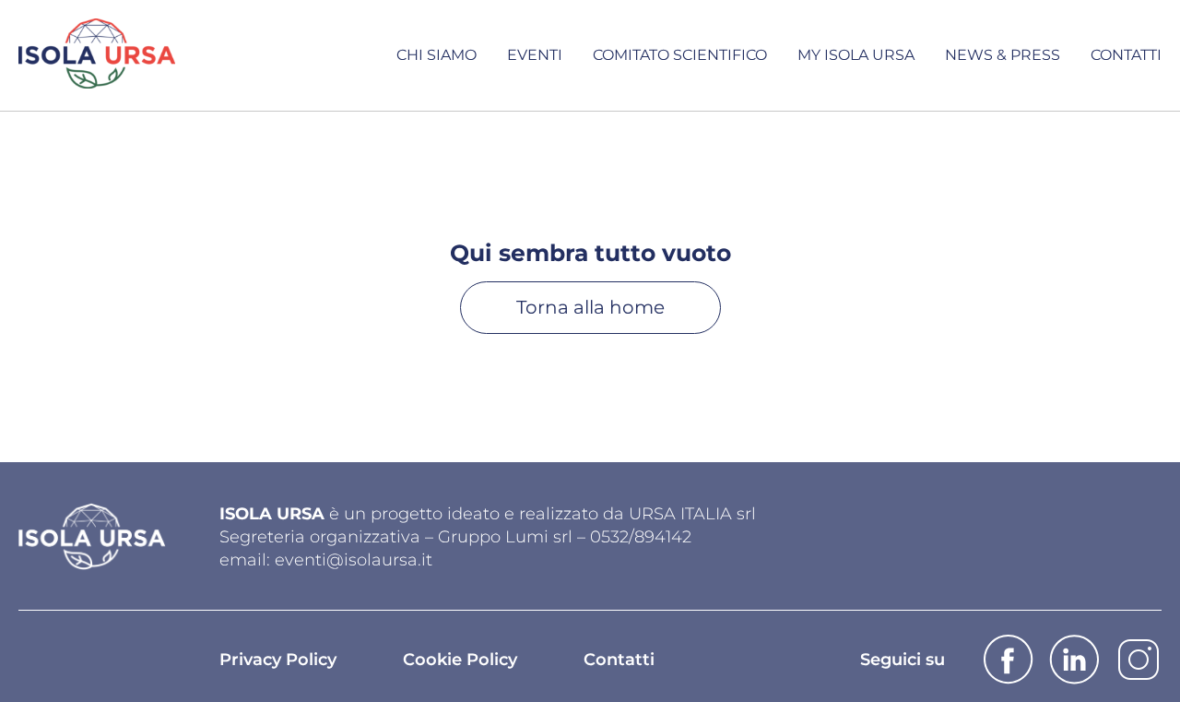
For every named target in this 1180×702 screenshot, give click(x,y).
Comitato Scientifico (680, 55)
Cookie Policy (460, 659)
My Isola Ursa (855, 55)
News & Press (1002, 55)
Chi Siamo (436, 55)
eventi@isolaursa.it (353, 560)
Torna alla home (590, 307)
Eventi (534, 55)
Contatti (1126, 55)
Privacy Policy (277, 659)
